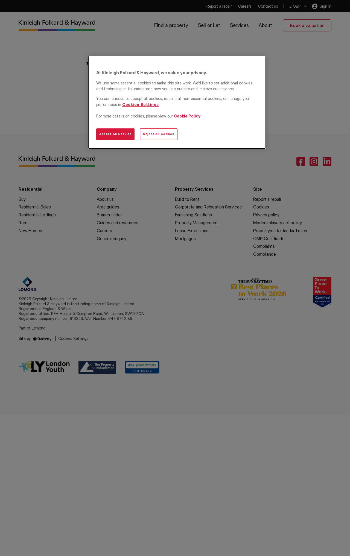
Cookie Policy (187, 116)
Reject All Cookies (158, 134)
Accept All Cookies (115, 134)
